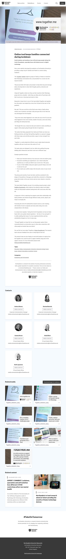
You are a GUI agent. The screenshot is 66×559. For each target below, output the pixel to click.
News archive (21, 3)
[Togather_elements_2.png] (47, 393)
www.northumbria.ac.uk (25, 268)
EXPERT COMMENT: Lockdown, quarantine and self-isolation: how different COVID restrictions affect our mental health (18, 485)
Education (16, 249)
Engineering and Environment (21, 257)
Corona (35, 251)
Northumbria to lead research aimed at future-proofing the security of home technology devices (46, 499)
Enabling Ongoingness (19, 187)
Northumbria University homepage (33, 553)
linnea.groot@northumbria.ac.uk (22, 242)
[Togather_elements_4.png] (47, 414)
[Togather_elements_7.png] (18, 456)
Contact (46, 3)
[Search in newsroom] (57, 3)
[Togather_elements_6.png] (47, 435)
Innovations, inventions (27, 251)
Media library (31, 3)
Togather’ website (21, 76)
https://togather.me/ (40, 230)
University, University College (38, 249)
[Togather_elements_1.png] (18, 393)
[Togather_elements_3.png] (18, 414)
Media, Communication (25, 249)
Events (39, 3)
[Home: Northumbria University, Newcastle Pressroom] (6, 3)
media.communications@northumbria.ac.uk (38, 270)
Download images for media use (52, 382)
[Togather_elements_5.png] (18, 435)
